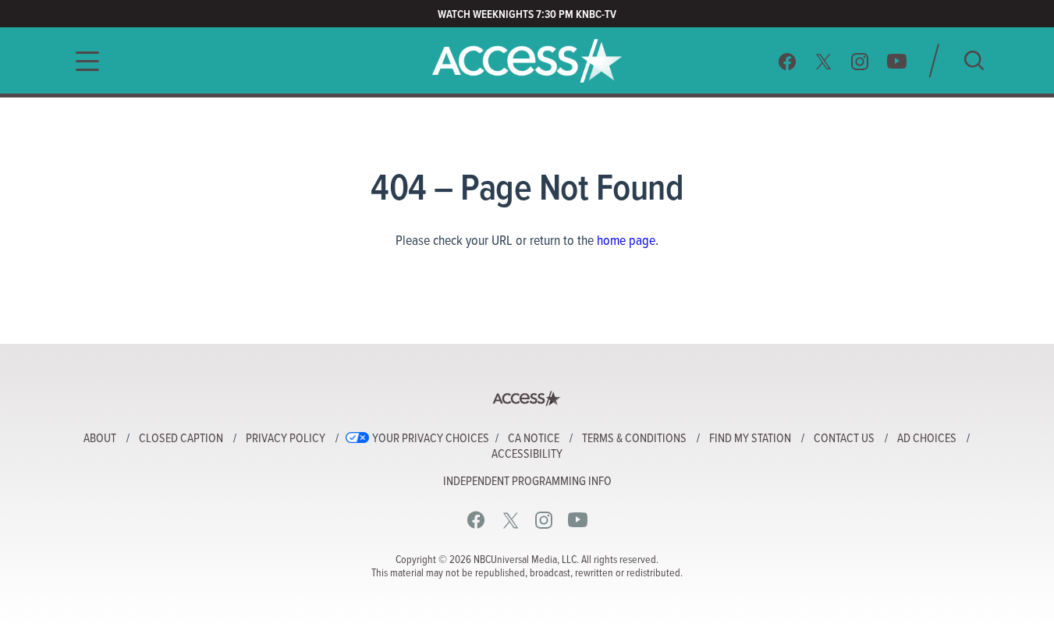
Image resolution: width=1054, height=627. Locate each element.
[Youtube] (897, 61)
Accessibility (527, 454)
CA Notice (533, 439)
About (99, 439)
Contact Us (844, 439)
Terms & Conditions (634, 439)
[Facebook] (787, 61)
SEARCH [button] (974, 60)
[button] (82, 61)
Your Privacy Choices (430, 439)
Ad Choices (926, 439)
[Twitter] (823, 61)
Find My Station (750, 439)
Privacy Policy (285, 439)
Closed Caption (181, 439)
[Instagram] (860, 61)
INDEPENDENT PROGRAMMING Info (527, 482)
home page (626, 241)
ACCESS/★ (527, 60)
